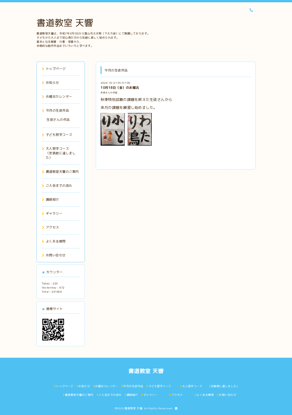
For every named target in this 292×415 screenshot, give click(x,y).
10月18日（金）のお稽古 (120, 87)
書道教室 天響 (64, 22)
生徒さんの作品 (109, 92)
